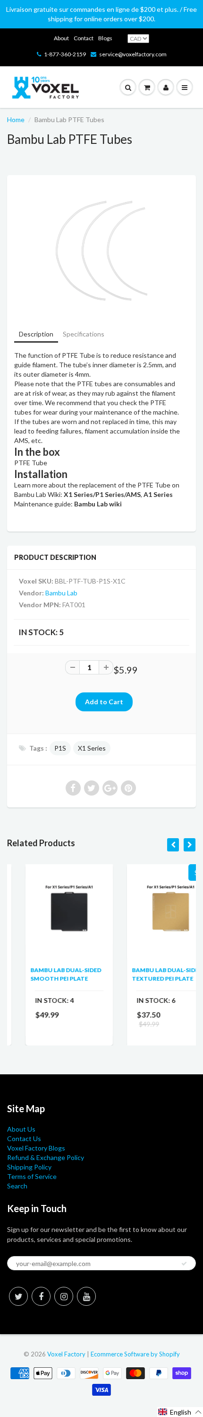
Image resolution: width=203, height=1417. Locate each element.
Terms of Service (32, 1176)
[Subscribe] (184, 1263)
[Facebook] (41, 1296)
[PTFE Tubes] (101, 251)
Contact (83, 38)
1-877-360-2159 (65, 54)
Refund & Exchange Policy (45, 1157)
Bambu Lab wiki (98, 504)
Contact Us (24, 1138)
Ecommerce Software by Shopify (135, 1354)
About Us (21, 1129)
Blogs (105, 38)
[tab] (36, 335)
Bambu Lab (61, 593)
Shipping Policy (29, 1167)
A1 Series (158, 494)
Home (16, 119)
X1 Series (92, 748)
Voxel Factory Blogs (36, 1148)
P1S (60, 748)
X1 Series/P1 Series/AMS (102, 494)
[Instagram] (63, 1296)
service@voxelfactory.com (133, 54)
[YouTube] (86, 1296)
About (61, 38)
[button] (180, 1412)
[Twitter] (18, 1296)
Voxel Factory (66, 1354)
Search (17, 1186)
